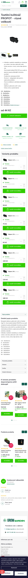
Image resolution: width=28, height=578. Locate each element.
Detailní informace (14, 105)
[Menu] (26, 2)
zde (23, 564)
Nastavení (14, 568)
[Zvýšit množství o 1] (24, 166)
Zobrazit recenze (10, 484)
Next (25, 384)
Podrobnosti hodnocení (21, 25)
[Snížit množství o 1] (24, 168)
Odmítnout (7, 573)
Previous (23, 384)
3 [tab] (14, 420)
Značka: (6, 148)
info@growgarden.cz (11, 529)
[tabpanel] (7, 402)
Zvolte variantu (15, 116)
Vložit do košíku (15, 172)
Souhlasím (21, 573)
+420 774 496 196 (10, 532)
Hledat (23, 5)
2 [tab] (13, 420)
